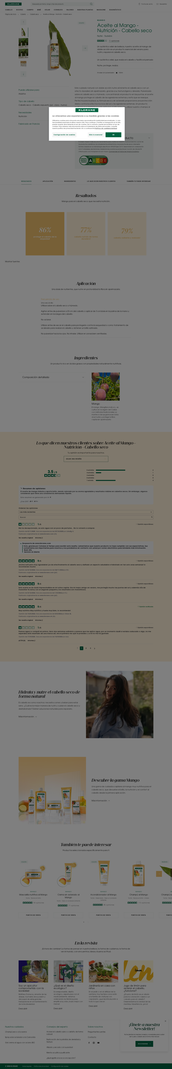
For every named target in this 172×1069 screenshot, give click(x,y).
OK (113, 135)
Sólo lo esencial (95, 135)
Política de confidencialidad (106, 128)
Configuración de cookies (64, 135)
